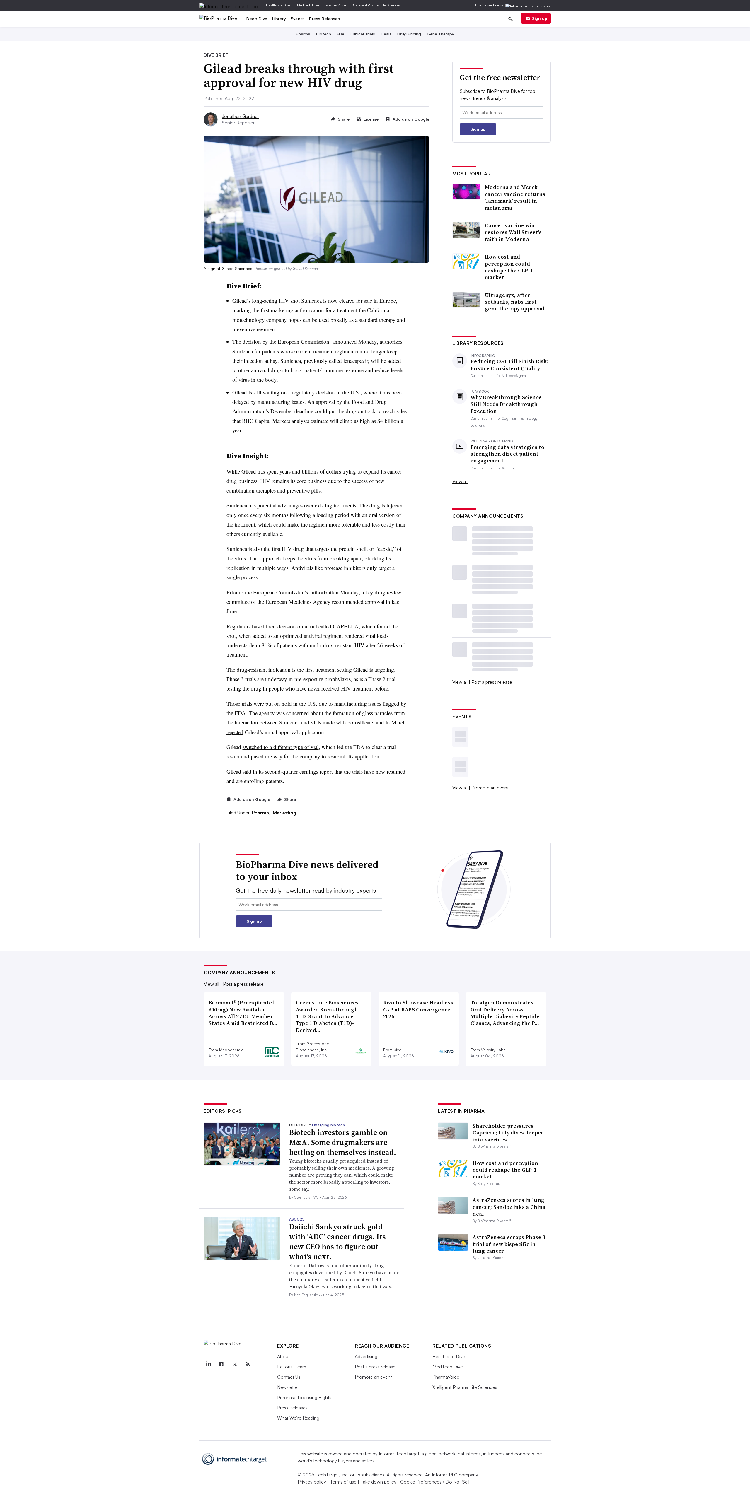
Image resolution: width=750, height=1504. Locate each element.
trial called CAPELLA (333, 626)
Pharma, (262, 813)
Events (297, 18)
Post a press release (491, 682)
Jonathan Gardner (240, 116)
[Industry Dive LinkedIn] (208, 1364)
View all (460, 481)
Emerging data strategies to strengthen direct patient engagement (507, 454)
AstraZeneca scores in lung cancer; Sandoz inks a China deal (509, 1206)
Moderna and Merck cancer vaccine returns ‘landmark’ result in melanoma (515, 197)
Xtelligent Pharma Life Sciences (376, 5)
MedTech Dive (308, 5)
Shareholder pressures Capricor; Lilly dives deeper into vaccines (508, 1132)
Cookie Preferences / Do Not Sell (434, 1482)
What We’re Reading (298, 1418)
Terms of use (343, 1482)
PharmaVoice (336, 5)
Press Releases (324, 18)
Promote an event (490, 788)
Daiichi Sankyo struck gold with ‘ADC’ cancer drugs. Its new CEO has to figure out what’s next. (337, 1241)
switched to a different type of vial (281, 747)
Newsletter (288, 1387)
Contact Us (288, 1377)
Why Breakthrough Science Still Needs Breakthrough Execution (506, 404)
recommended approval (358, 601)
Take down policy (378, 1482)
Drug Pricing (409, 33)
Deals (386, 33)
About (283, 1356)
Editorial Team (291, 1367)
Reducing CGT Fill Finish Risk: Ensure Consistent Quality (509, 365)
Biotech (323, 33)
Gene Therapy (440, 33)
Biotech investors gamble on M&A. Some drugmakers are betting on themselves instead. (342, 1142)
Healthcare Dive (278, 5)
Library (279, 18)
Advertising (366, 1356)
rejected (234, 732)
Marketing (284, 813)
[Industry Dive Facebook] (221, 1364)
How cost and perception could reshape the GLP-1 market (509, 267)
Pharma (303, 33)
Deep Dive (256, 18)
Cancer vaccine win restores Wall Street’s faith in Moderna (513, 232)
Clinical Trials (362, 33)
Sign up (539, 18)
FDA (341, 33)
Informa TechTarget (399, 1454)
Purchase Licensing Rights (304, 1397)
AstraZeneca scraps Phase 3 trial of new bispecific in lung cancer (509, 1244)
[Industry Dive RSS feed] (247, 1364)
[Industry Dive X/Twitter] (234, 1364)
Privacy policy (312, 1482)
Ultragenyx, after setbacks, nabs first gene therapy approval (514, 302)
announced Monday (354, 341)
